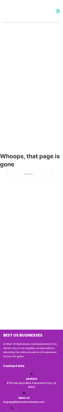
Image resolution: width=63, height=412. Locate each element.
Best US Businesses (18, 11)
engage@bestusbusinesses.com (24, 402)
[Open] (58, 11)
